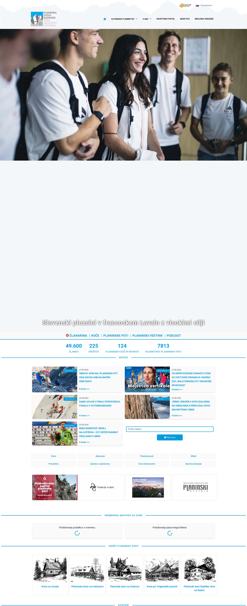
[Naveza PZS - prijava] (185, 5)
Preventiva (54, 464)
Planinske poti (115, 335)
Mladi (193, 456)
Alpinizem (100, 456)
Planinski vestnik (147, 335)
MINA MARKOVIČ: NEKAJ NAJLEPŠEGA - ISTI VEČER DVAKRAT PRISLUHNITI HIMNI (98, 432)
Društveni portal (166, 19)
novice (123, 357)
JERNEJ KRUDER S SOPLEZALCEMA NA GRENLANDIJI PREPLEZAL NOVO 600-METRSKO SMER (191, 405)
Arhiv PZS (185, 19)
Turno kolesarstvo (146, 464)
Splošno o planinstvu (100, 464)
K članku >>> (84, 389)
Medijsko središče (204, 19)
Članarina (78, 335)
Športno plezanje (193, 464)
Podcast (174, 335)
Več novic (170, 437)
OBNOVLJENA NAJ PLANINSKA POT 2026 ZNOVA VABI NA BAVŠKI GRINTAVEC (98, 377)
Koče (95, 335)
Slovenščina (205, 5)
